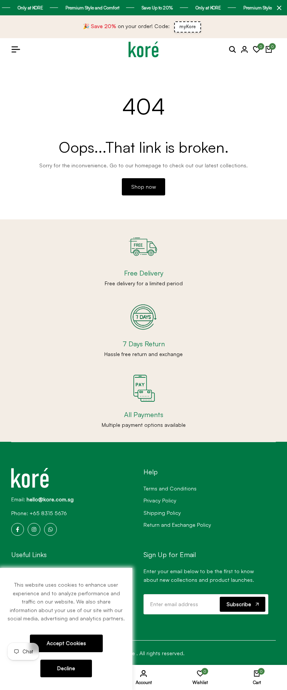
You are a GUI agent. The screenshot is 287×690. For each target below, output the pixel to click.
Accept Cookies (66, 643)
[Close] (277, 8)
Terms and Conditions (170, 488)
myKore (187, 26)
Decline (66, 668)
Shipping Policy (162, 513)
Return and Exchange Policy (177, 525)
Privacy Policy (160, 500)
